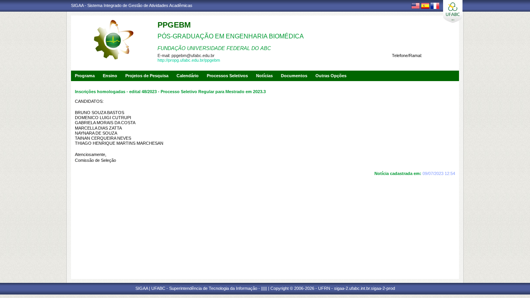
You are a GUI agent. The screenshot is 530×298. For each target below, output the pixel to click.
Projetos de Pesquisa (146, 75)
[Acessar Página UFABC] (452, 11)
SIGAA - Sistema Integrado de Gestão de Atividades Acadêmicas (131, 5)
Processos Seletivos (227, 75)
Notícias (264, 75)
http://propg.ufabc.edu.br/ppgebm (189, 60)
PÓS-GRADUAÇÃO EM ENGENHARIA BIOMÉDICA (231, 36)
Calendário (188, 75)
